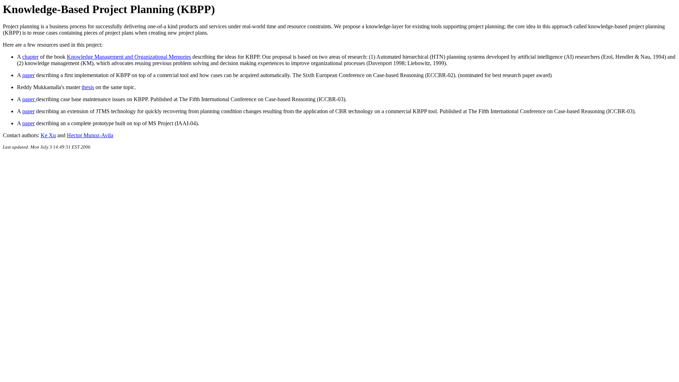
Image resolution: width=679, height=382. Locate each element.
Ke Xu (48, 135)
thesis (88, 87)
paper (28, 75)
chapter (30, 57)
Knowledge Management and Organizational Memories (129, 57)
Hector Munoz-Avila (90, 135)
